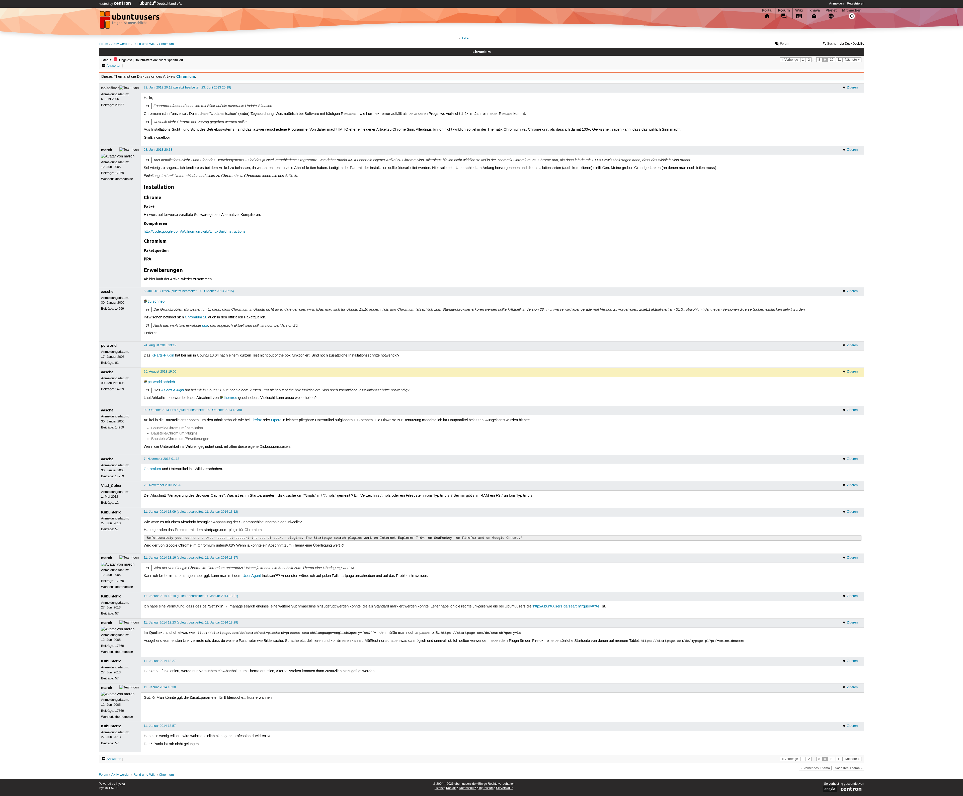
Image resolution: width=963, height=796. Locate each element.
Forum (784, 10)
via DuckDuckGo (852, 44)
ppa (205, 325)
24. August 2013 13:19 (160, 345)
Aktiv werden (120, 44)
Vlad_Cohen (111, 485)
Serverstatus (504, 788)
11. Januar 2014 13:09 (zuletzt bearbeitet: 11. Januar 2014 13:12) (191, 512)
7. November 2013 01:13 (161, 459)
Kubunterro (111, 512)
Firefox (256, 420)
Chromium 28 (196, 317)
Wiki (799, 10)
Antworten (114, 66)
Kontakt (451, 788)
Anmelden (836, 4)
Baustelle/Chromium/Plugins (174, 433)
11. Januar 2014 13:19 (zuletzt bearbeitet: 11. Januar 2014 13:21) (191, 596)
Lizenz (439, 788)
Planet (831, 10)
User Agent (252, 576)
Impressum (486, 788)
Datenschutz (467, 788)
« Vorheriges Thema (815, 768)
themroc (230, 398)
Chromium (166, 44)
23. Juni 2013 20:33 (158, 150)
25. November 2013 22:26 (162, 485)
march (106, 149)
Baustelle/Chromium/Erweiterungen (180, 439)
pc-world (109, 345)
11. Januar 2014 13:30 (160, 687)
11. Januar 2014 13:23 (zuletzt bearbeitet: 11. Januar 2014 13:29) (191, 623)
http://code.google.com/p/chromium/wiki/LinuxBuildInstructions (195, 231)
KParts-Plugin (162, 355)
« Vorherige (790, 60)
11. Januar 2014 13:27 (160, 661)
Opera (276, 420)
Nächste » (852, 60)
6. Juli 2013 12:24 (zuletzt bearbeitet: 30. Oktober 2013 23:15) (189, 291)
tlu (149, 301)
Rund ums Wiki (144, 44)
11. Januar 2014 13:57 (160, 726)
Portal (767, 10)
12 (117, 503)
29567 (119, 105)
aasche (107, 291)
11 (839, 60)
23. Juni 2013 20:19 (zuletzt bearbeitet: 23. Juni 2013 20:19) (187, 87)
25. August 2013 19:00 (160, 372)
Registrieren (855, 4)
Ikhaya (814, 10)
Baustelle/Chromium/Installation (177, 428)
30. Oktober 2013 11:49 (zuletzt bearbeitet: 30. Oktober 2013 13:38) (193, 410)
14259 (119, 309)
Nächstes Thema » (848, 768)
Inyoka (120, 784)
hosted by (106, 4)
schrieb (158, 301)
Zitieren (852, 87)
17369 (119, 173)
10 (831, 60)
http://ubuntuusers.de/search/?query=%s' (566, 606)
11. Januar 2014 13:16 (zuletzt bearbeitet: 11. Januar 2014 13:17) (191, 558)
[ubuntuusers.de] (130, 21)
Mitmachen (851, 10)
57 (117, 529)
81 (117, 363)
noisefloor (110, 88)
